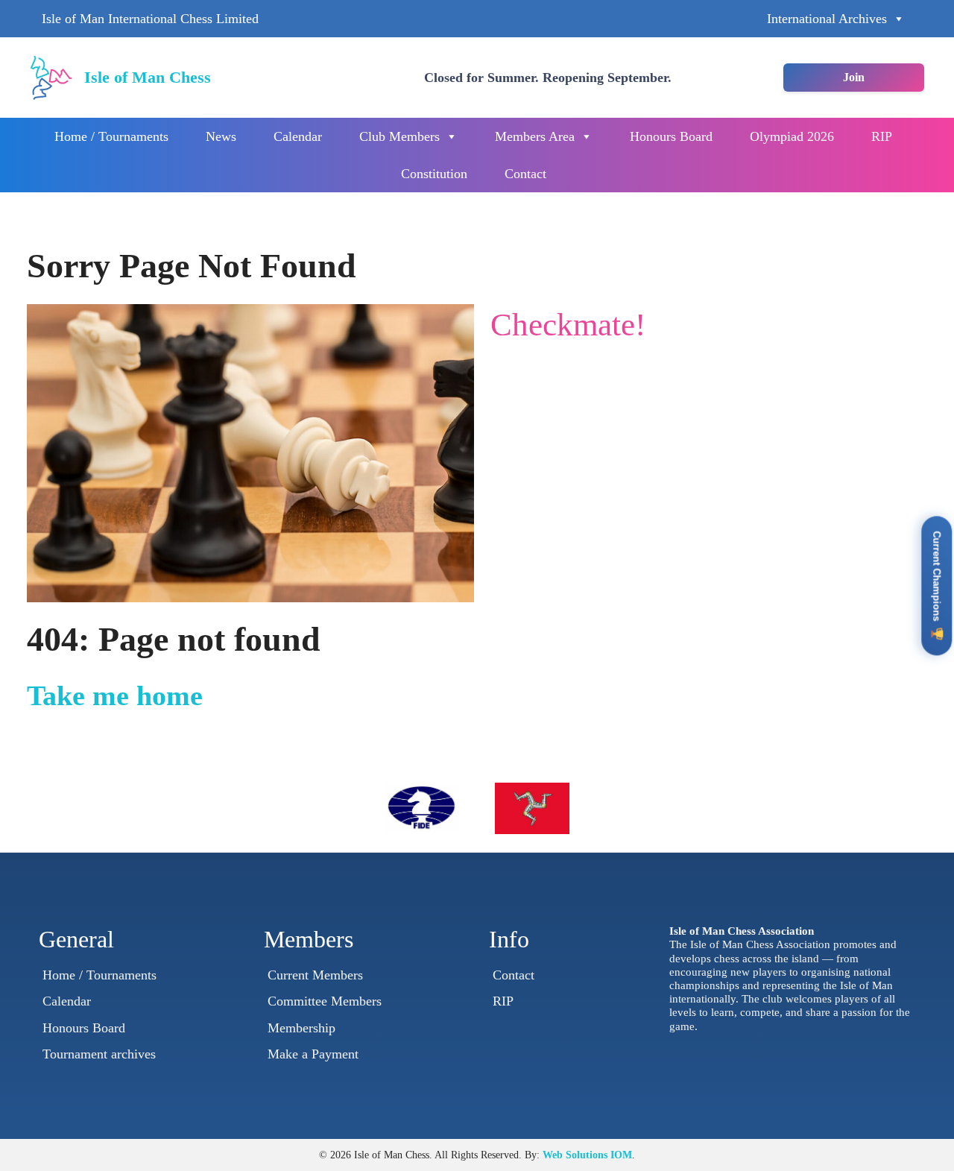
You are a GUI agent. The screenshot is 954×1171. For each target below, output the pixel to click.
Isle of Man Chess (147, 77)
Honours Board (671, 136)
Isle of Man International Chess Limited (150, 18)
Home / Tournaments (111, 136)
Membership (301, 1027)
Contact (525, 173)
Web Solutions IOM (587, 1155)
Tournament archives (99, 1054)
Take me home (115, 695)
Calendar (298, 136)
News (221, 136)
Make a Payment (313, 1054)
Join (854, 77)
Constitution (434, 173)
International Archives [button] (827, 18)
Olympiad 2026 (792, 136)
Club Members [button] (399, 136)
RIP (881, 136)
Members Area (535, 136)
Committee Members (325, 1001)
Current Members (315, 975)
